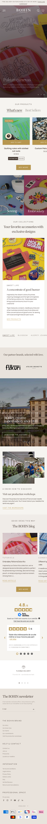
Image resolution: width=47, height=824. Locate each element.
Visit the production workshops (12, 736)
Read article (9, 580)
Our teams (6, 731)
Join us (5, 751)
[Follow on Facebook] (4, 800)
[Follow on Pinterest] (11, 800)
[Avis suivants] (42, 638)
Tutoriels (8, 558)
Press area (6, 754)
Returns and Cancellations (11, 785)
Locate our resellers (9, 756)
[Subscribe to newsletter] (33, 709)
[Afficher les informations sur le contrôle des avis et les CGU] (39, 618)
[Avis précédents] (5, 638)
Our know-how (7, 728)
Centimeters (13, 158)
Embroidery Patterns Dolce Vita (14, 561)
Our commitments (8, 733)
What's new (14, 110)
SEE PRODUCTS (14, 319)
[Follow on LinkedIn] (22, 800)
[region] (23, 51)
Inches (21, 158)
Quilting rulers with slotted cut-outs (16, 149)
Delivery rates (7, 777)
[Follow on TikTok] (19, 800)
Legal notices (7, 771)
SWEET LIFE (9, 335)
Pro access (6, 797)
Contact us (6, 748)
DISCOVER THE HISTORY (16, 435)
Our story (5, 725)
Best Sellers (32, 110)
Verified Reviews (7, 782)
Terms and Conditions (9, 769)
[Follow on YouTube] (15, 800)
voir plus (13, 639)
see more (23, 589)
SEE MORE (23, 167)
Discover (10, 92)
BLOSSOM (23, 335)
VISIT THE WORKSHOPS (13, 508)
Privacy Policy (7, 774)
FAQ (4, 779)
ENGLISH (22, 806)
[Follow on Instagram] (7, 800)
